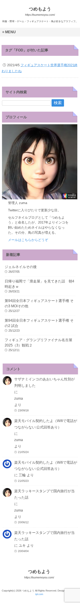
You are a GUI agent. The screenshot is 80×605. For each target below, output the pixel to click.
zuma (18, 398)
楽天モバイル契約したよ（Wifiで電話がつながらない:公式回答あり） (45, 424)
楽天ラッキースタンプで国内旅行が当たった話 (44, 494)
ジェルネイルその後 (21, 267)
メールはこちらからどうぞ (28, 240)
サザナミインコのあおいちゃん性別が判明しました (44, 382)
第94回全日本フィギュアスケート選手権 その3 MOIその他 (39, 303)
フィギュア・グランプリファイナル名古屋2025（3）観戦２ (38, 342)
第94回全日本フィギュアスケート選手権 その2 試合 (39, 323)
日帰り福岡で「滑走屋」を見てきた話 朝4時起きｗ (39, 283)
